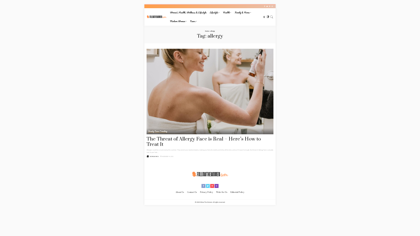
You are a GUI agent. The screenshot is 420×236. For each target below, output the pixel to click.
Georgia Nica (154, 156)
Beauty (151, 131)
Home (207, 31)
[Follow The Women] (157, 17)
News (157, 131)
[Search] (271, 17)
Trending (163, 131)
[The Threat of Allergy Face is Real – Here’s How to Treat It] (210, 91)
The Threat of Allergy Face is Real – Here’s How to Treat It (204, 141)
